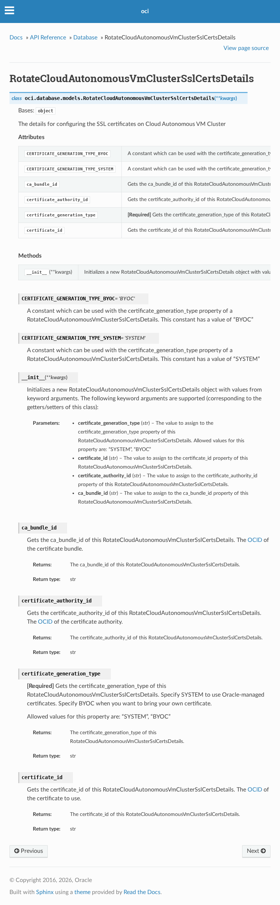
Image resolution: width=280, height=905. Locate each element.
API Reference (48, 38)
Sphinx (45, 892)
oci (145, 11)
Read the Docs (142, 892)
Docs (16, 38)
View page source (246, 48)
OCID (255, 540)
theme (82, 892)
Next (254, 851)
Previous (31, 851)
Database (85, 38)
